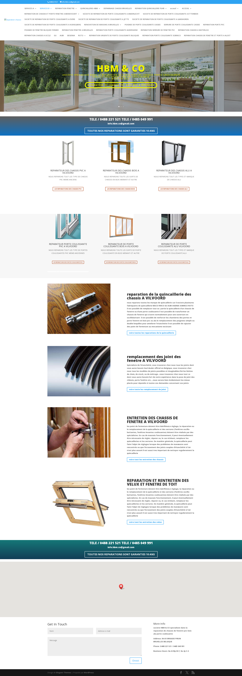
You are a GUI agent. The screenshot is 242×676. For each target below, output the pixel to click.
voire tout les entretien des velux (145, 522)
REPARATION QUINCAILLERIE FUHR (149, 9)
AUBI (62, 36)
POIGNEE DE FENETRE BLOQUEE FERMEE (41, 30)
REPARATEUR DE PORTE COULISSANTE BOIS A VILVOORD (120, 245)
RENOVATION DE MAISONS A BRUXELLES (101, 25)
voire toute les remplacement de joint (147, 389)
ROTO (80, 36)
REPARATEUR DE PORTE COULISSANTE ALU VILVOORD (174, 245)
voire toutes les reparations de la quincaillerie (151, 333)
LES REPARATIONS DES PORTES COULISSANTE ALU (174, 262)
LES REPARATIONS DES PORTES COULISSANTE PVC (68, 262)
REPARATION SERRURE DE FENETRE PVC (158, 30)
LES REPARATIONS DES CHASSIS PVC (68, 189)
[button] (122, 586)
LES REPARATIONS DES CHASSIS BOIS (121, 189)
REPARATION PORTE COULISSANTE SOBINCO (161, 36)
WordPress (89, 672)
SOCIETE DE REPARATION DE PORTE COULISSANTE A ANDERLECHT (111, 14)
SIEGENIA (71, 36)
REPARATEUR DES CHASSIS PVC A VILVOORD (68, 171)
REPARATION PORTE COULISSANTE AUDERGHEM (117, 30)
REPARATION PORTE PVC (213, 25)
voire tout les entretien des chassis (146, 459)
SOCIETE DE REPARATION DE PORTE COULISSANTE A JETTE (103, 19)
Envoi (135, 660)
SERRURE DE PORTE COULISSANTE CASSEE (182, 25)
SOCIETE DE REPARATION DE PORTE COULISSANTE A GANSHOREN (160, 19)
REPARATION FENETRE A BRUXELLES (77, 30)
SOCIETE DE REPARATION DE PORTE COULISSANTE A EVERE (49, 19)
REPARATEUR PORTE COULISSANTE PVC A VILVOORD (68, 245)
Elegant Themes (63, 672)
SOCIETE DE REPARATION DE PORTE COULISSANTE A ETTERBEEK (170, 14)
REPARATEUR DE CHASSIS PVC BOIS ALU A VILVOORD (121, 85)
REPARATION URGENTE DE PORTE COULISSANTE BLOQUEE (114, 36)
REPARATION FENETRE (64, 9)
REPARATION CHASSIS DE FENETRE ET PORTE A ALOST (207, 36)
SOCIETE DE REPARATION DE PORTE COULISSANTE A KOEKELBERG (52, 25)
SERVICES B (44, 9)
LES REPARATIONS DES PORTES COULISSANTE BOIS (121, 262)
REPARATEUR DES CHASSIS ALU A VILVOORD (174, 171)
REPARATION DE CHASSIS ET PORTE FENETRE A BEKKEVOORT (50, 14)
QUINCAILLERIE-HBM (89, 9)
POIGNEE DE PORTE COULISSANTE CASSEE (143, 25)
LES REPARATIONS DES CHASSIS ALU (174, 189)
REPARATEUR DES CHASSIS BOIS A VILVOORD (121, 171)
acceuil (173, 9)
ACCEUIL (185, 9)
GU (55, 36)
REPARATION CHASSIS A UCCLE (37, 36)
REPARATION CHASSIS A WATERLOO (193, 30)
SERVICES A (29, 9)
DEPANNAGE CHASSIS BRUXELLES (118, 9)
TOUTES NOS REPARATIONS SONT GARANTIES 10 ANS (121, 130)
